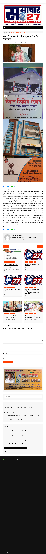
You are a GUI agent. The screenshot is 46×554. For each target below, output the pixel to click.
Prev (6, 246)
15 (22, 438)
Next (39, 246)
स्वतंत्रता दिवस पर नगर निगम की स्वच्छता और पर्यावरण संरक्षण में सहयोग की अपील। (11, 266)
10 (6, 438)
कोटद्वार (6, 287)
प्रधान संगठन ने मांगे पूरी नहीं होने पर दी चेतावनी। (12, 410)
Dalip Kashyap (7, 42)
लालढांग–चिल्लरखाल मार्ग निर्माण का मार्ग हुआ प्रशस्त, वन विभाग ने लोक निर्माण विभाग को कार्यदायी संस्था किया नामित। (22, 416)
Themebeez (13, 552)
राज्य (26, 42)
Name (4, 342)
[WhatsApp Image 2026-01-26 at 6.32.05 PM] (23, 91)
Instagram (31, 2)
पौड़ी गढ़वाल (10, 287)
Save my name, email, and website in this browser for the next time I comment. (20, 358)
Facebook (28, 2)
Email (4, 348)
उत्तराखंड (24, 42)
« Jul (5, 451)
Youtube (33, 2)
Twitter (29, 2)
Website (5, 353)
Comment (5, 331)
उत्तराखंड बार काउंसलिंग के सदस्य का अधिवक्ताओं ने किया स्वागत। (15, 419)
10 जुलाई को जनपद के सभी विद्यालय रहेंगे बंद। (12, 412)
